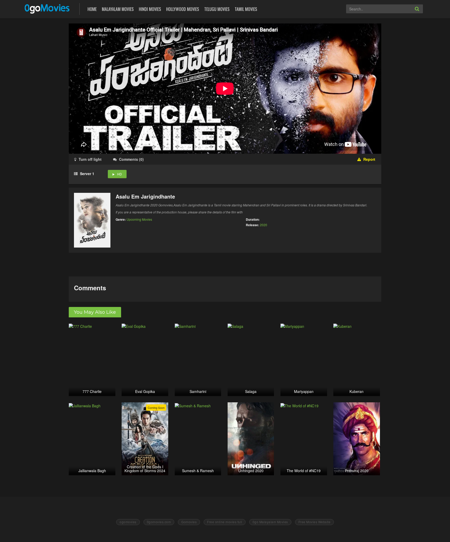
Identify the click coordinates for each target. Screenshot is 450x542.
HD (119, 174)
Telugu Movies (216, 9)
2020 (263, 225)
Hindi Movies (150, 9)
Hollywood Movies (182, 9)
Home (92, 9)
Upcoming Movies (139, 219)
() (131, 159)
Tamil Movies (246, 9)
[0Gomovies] (47, 8)
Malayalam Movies (118, 9)
